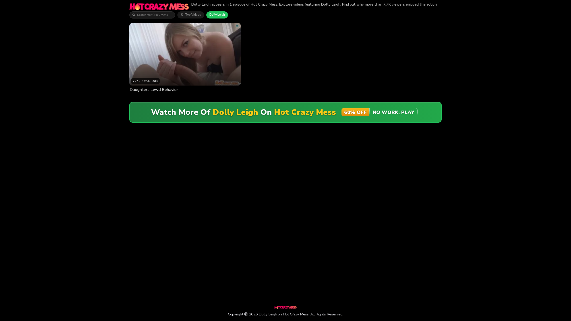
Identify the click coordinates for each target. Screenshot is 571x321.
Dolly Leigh (217, 15)
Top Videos (193, 15)
